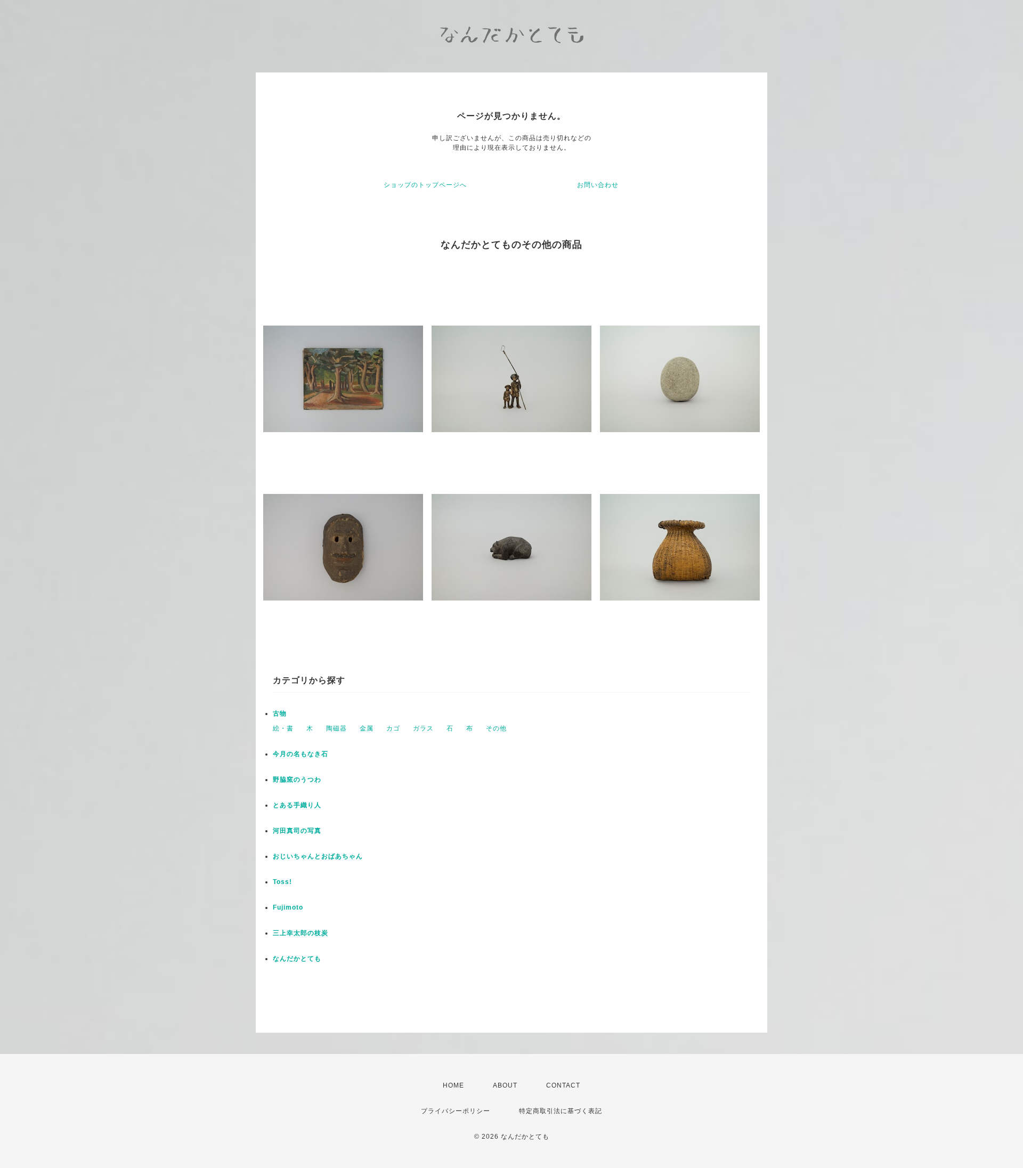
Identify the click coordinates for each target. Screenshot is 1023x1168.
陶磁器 (336, 728)
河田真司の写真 (297, 830)
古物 (280, 713)
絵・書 (283, 728)
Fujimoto (288, 907)
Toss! (282, 882)
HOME (453, 1085)
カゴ (393, 728)
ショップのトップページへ (425, 185)
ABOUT (505, 1085)
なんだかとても (297, 958)
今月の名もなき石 (300, 754)
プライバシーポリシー (455, 1111)
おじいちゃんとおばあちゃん (318, 856)
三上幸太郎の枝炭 (300, 933)
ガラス (423, 728)
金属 (367, 728)
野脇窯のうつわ (297, 779)
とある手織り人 (297, 805)
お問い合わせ (598, 185)
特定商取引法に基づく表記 (560, 1111)
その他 (496, 728)
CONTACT (563, 1085)
